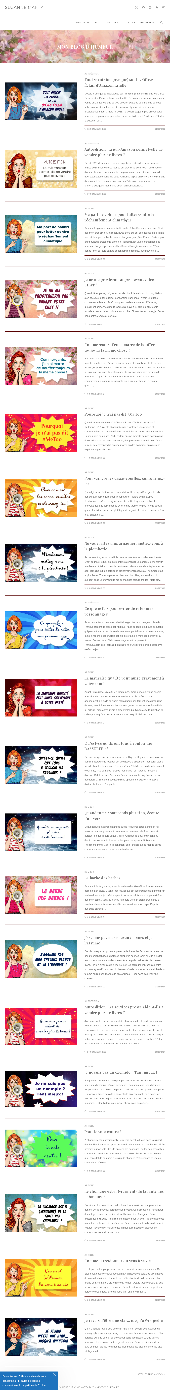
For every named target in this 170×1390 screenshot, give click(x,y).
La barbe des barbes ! (104, 877)
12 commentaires (96, 129)
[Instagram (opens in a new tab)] (150, 7)
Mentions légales (107, 1387)
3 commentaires (96, 259)
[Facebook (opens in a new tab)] (143, 7)
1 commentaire (95, 658)
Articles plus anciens (151, 1374)
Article (89, 208)
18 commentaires (96, 194)
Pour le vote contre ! (103, 1131)
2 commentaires (96, 523)
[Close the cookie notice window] (54, 1375)
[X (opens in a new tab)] (136, 7)
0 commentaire (95, 394)
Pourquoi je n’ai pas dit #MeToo (113, 414)
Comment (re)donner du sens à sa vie (118, 1260)
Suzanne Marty (24, 7)
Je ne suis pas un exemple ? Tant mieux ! (121, 1072)
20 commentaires (96, 1052)
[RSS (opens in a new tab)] (156, 7)
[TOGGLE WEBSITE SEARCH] (161, 22)
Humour (89, 273)
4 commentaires (96, 458)
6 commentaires (96, 1241)
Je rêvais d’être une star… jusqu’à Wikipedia (124, 1320)
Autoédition (92, 74)
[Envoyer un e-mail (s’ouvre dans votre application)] (163, 7)
